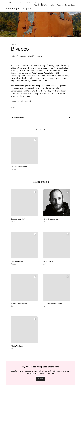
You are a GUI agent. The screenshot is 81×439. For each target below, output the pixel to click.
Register (40, 379)
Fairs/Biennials (11, 3)
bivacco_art (26, 101)
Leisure (43, 3)
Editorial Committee (48, 5)
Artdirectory (22, 3)
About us (60, 5)
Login (73, 5)
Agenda (37, 5)
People (37, 3)
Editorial (30, 3)
